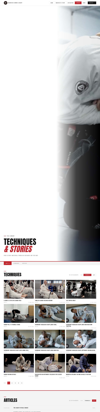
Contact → (92, 2)
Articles (24, 263)
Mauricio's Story (60, 2)
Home (52, 2)
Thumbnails (87, 400)
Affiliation (70, 2)
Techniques (16, 263)
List (94, 274)
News (84, 2)
